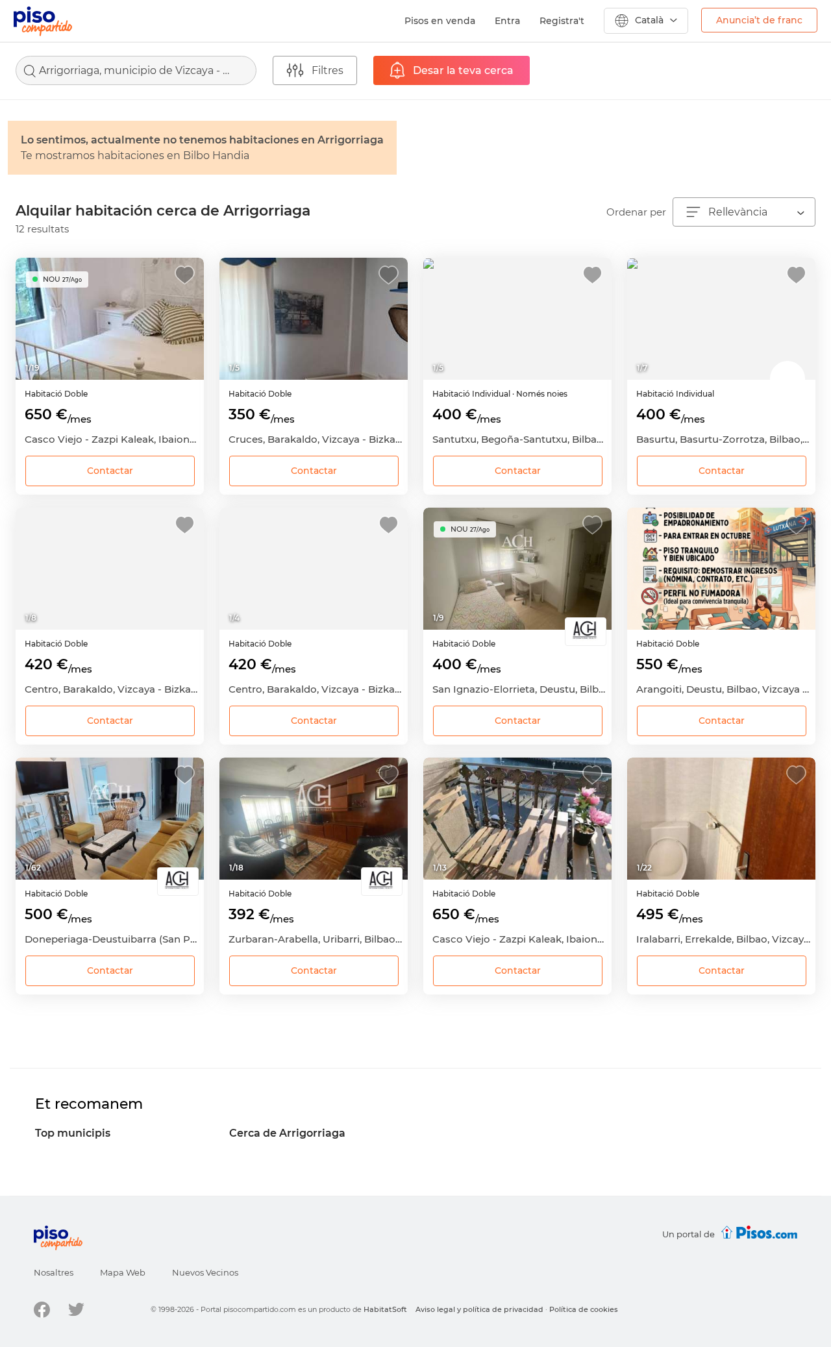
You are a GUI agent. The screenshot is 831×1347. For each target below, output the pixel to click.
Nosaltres (53, 1272)
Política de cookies (583, 1309)
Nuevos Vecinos (205, 1272)
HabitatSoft (385, 1309)
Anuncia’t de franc (759, 20)
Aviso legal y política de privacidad (479, 1309)
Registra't (562, 21)
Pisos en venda (439, 21)
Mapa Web (122, 1272)
